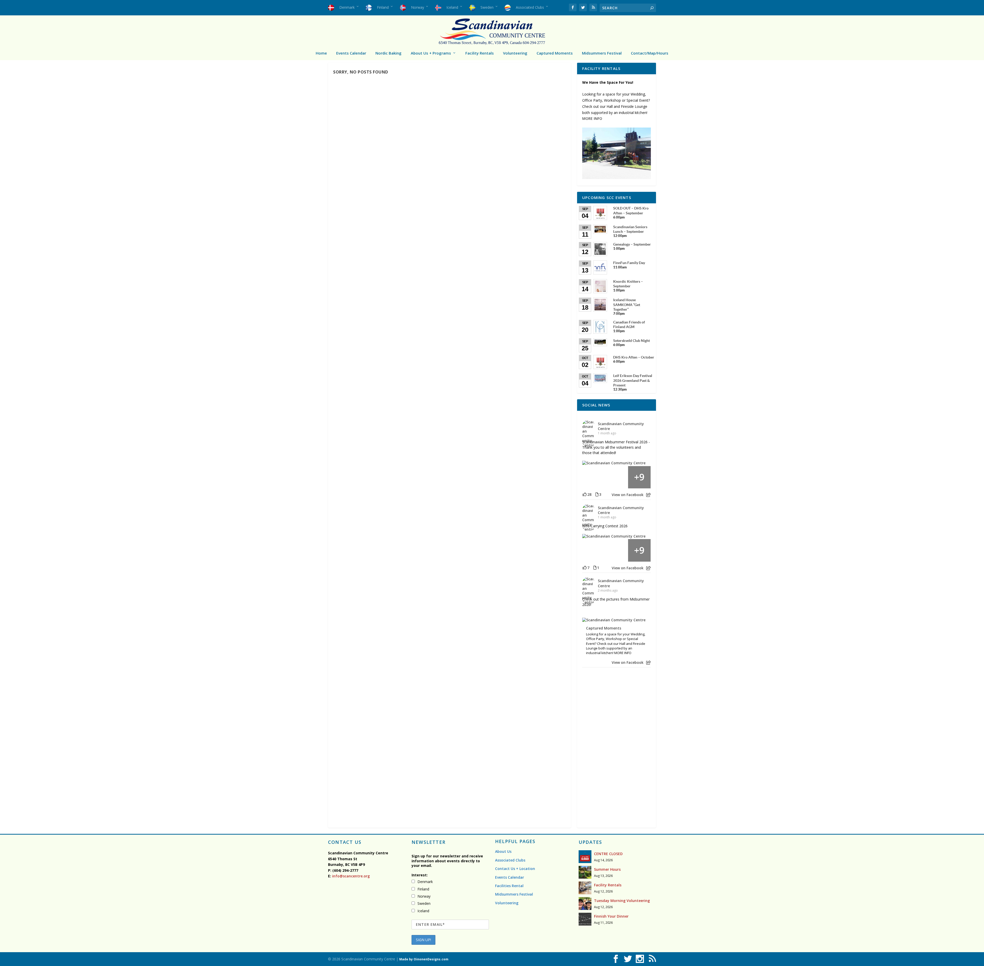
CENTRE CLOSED (608, 853)
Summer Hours (607, 869)
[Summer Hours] (585, 872)
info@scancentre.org (350, 876)
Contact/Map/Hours (649, 53)
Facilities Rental (509, 885)
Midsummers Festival (602, 53)
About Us (503, 851)
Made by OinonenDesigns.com (423, 959)
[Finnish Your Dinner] (585, 919)
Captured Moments (555, 53)
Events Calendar (351, 53)
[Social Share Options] (648, 495)
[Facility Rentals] (585, 887)
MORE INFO (592, 118)
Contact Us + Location (515, 868)
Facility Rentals (479, 53)
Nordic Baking (388, 53)
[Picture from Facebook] (593, 477)
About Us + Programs (431, 53)
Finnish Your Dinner (611, 916)
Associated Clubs (510, 860)
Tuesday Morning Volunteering (622, 900)
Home (321, 53)
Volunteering (515, 53)
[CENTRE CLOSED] (585, 856)
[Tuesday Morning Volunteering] (585, 903)
